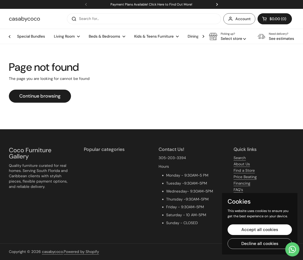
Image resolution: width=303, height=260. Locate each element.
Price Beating (245, 176)
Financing (242, 183)
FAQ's (238, 189)
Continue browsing (40, 96)
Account (243, 18)
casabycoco (24, 19)
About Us (242, 164)
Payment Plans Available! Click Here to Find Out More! (151, 4)
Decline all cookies (259, 243)
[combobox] (144, 18)
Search (240, 157)
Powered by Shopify (81, 251)
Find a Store (244, 170)
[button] (275, 18)
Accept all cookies (259, 229)
